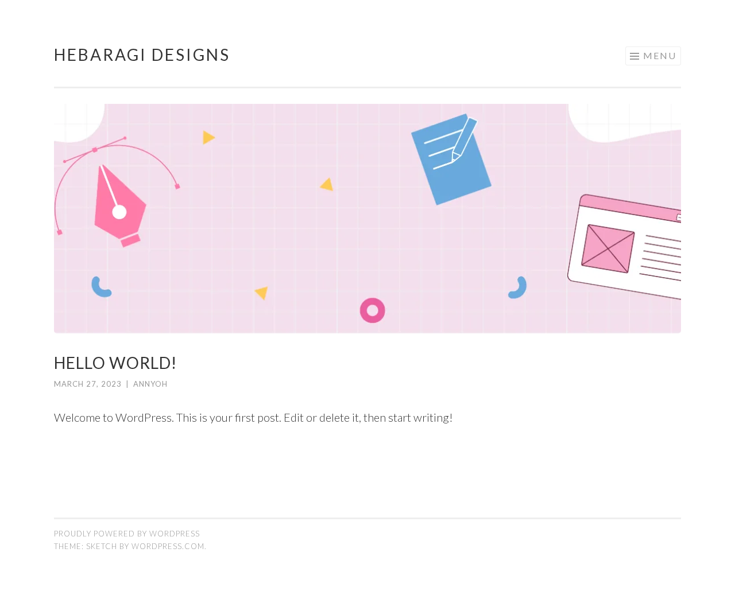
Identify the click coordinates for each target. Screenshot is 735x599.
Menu (659, 55)
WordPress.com (167, 546)
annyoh (150, 383)
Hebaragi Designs (142, 54)
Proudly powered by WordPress (127, 533)
